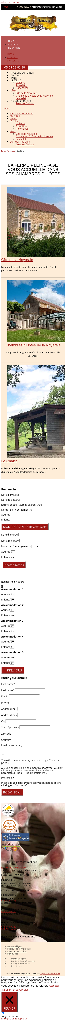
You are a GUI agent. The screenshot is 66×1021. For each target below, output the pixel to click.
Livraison (14, 47)
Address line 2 (9, 715)
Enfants (5, 557)
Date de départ (10, 541)
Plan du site (12, 953)
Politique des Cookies (17, 951)
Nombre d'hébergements (16, 546)
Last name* (8, 690)
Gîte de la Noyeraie (26, 93)
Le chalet (21, 139)
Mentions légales (14, 946)
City (3, 721)
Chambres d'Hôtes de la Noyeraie (33, 345)
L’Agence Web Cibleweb (50, 973)
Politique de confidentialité (19, 948)
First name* (8, 684)
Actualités (21, 85)
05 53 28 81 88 (8, 900)
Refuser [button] (6, 989)
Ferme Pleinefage (8, 151)
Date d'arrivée (9, 534)
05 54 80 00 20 (8, 911)
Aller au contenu (10, 2)
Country (6, 740)
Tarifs (13, 118)
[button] (33, 108)
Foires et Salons (25, 103)
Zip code (6, 733)
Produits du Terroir (21, 113)
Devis (11, 40)
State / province (10, 727)
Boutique (15, 116)
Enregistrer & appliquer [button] (15, 1018)
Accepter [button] (54, 985)
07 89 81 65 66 (8, 928)
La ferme (20, 82)
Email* (5, 696)
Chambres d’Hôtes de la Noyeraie (34, 95)
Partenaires (22, 88)
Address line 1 (9, 709)
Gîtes (14, 90)
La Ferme (16, 80)
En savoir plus (20, 989)
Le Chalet (9, 461)
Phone (5, 702)
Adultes (5, 551)
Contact (13, 44)
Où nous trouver (21, 101)
